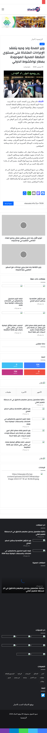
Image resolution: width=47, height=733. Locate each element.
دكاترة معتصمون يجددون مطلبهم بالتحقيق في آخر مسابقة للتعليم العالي (24, 401)
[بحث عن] (44, 10)
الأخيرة (23, 392)
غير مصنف (17, 677)
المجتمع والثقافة (9, 674)
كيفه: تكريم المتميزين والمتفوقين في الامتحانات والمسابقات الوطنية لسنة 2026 (13, 302)
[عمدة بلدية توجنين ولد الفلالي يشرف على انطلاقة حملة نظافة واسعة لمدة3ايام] (23, 657)
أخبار (33, 39)
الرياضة (20, 674)
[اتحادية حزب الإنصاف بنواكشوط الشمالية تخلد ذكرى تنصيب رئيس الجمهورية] (38, 657)
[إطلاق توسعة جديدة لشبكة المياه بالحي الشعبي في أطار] (23, 648)
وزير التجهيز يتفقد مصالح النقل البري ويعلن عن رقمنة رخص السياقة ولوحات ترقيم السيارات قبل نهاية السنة (35, 329)
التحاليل (36, 674)
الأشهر (39, 392)
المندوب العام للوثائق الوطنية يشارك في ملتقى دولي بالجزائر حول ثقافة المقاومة (12, 327)
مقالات (42, 681)
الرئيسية (39, 39)
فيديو (9, 677)
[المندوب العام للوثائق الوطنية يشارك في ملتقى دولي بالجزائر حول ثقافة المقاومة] (12, 317)
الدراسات (27, 674)
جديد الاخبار (33, 677)
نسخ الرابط (8, 203)
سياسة (25, 677)
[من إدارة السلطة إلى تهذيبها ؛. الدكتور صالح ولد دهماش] (9, 648)
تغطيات (42, 677)
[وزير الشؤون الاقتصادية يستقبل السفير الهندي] (34, 291)
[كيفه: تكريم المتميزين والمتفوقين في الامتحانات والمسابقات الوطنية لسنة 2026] (12, 291)
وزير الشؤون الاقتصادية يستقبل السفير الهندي (37, 299)
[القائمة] (3, 10)
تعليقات (8, 392)
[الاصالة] (33, 9)
